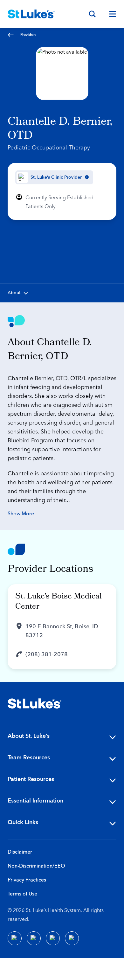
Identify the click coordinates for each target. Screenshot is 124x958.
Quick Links (23, 822)
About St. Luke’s (29, 736)
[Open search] (92, 14)
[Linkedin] (34, 938)
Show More (21, 514)
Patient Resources (31, 779)
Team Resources (29, 758)
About (14, 293)
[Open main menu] (110, 14)
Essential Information (35, 801)
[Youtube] (53, 938)
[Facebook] (15, 938)
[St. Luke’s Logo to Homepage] (31, 14)
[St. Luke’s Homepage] (35, 703)
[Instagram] (72, 938)
